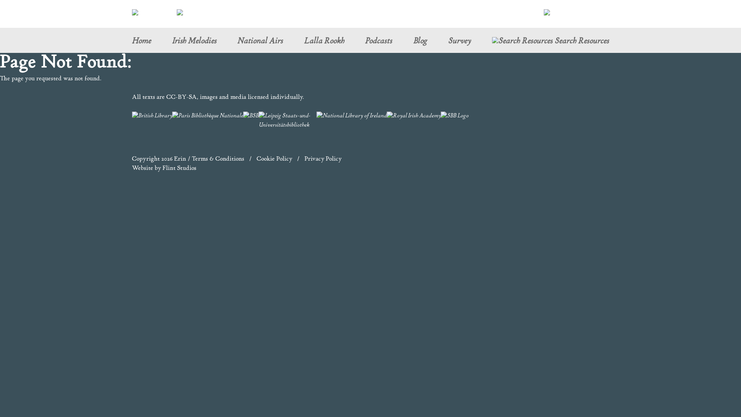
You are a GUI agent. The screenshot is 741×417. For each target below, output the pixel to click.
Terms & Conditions (218, 159)
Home (141, 41)
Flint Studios (179, 168)
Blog (420, 41)
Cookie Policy (274, 159)
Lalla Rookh (324, 41)
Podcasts (378, 41)
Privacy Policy (323, 159)
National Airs (260, 41)
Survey (459, 41)
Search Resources (581, 42)
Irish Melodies (194, 41)
